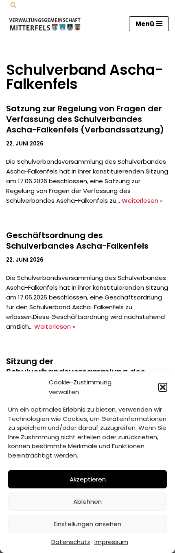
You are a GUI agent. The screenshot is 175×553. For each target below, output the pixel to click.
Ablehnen (87, 501)
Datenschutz (70, 542)
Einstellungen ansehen (87, 524)
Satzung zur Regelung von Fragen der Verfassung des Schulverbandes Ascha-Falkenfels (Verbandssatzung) (85, 119)
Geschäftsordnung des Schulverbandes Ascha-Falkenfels (77, 241)
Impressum (111, 542)
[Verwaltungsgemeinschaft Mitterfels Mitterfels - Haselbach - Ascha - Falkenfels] (47, 24)
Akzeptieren (88, 479)
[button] (163, 387)
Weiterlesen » (142, 200)
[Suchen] (13, 5)
